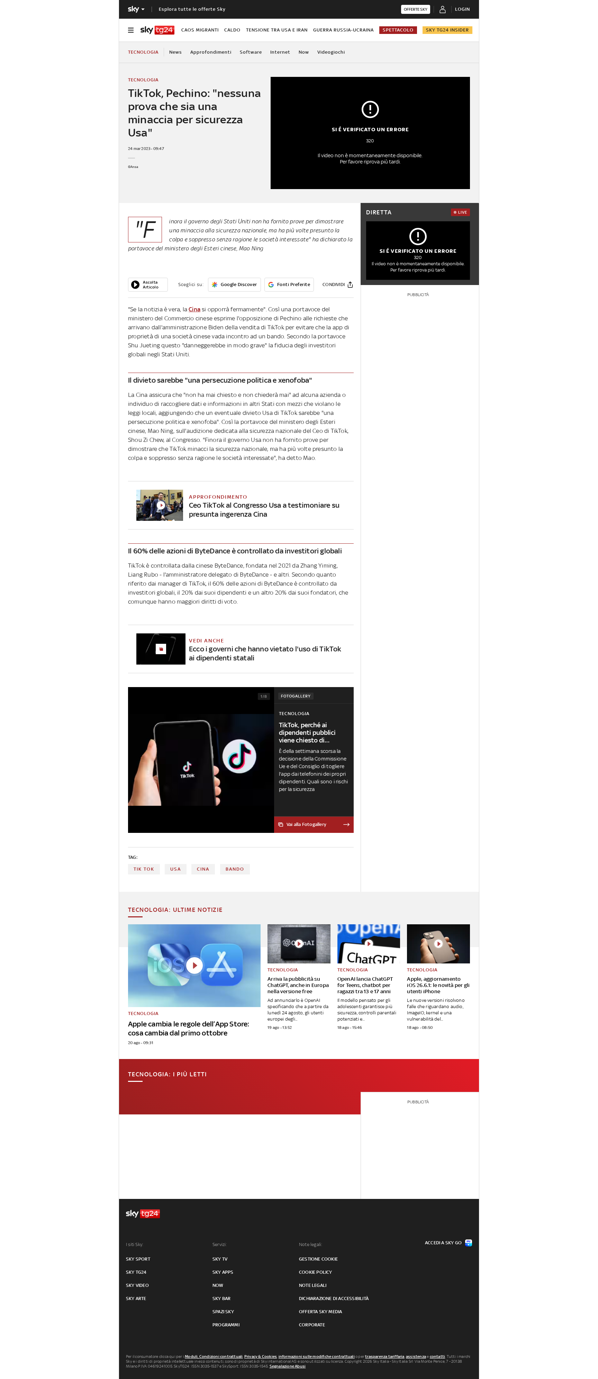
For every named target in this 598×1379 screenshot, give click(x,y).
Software (251, 52)
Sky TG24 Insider (447, 30)
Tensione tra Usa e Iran (277, 30)
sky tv (219, 1259)
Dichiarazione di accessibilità (334, 1298)
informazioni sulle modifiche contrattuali (317, 1356)
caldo (232, 30)
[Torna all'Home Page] (157, 30)
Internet (280, 52)
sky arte (136, 1298)
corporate (312, 1324)
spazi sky (223, 1311)
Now (304, 52)
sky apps (223, 1272)
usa (175, 869)
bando (235, 869)
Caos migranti (200, 30)
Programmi (225, 1324)
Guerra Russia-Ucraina (343, 30)
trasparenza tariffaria (384, 1356)
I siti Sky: (134, 1244)
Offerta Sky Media (320, 1311)
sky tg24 (136, 1272)
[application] (148, 285)
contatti (437, 1356)
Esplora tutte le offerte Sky (192, 9)
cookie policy (315, 1272)
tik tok (144, 869)
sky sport (138, 1259)
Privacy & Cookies (260, 1356)
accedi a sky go (443, 1242)
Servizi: (219, 1244)
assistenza (416, 1356)
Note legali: (310, 1244)
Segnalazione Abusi (288, 1366)
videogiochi (331, 52)
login (462, 9)
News (175, 52)
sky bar (221, 1298)
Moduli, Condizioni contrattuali (214, 1356)
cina (203, 869)
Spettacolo (398, 30)
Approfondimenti (211, 52)
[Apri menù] (131, 30)
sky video (137, 1285)
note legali (312, 1285)
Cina (194, 309)
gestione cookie (318, 1259)
